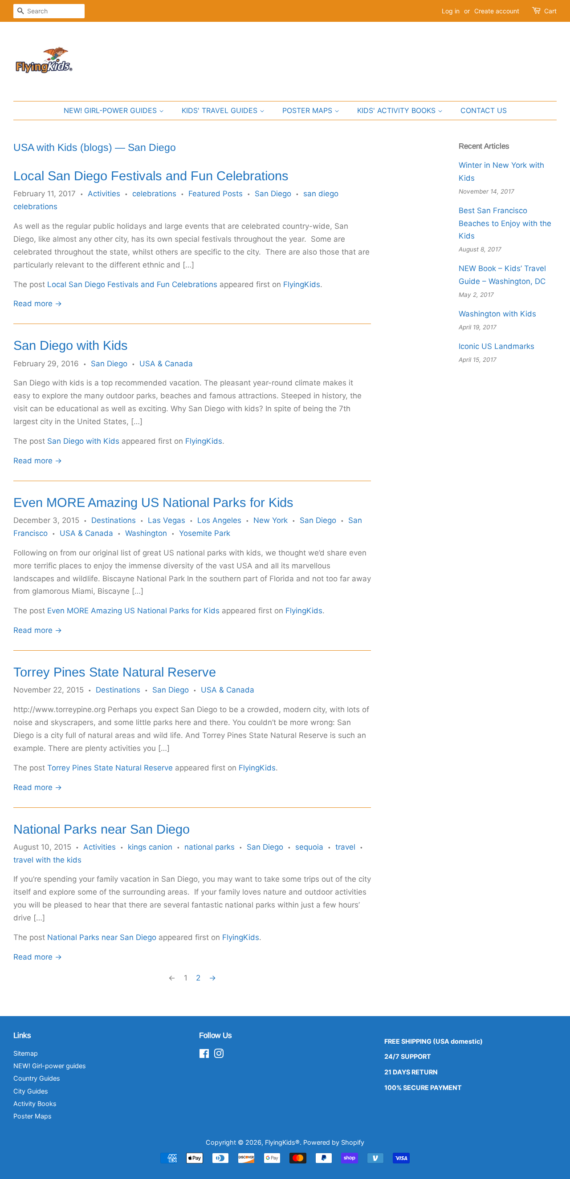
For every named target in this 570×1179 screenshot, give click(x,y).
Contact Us (483, 110)
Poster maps (308, 110)
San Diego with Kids (70, 345)
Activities (104, 193)
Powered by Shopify (333, 1142)
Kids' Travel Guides (221, 110)
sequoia (309, 847)
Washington (146, 533)
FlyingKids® (282, 1142)
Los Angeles (219, 520)
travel (345, 847)
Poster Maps (32, 1116)
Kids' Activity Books (397, 110)
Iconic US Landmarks (496, 346)
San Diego (273, 193)
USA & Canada (166, 363)
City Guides (30, 1091)
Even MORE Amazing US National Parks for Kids (153, 502)
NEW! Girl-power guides (111, 110)
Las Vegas (166, 520)
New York (270, 520)
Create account (496, 11)
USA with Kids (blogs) (62, 147)
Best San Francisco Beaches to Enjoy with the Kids (505, 223)
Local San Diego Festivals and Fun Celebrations (151, 176)
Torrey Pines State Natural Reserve (114, 672)
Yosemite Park (204, 533)
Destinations (113, 520)
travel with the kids (47, 859)
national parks (209, 847)
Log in (451, 11)
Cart (550, 11)
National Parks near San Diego (101, 829)
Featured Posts (215, 193)
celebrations (154, 193)
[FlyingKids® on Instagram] (219, 1055)
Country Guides (36, 1078)
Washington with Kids (497, 313)
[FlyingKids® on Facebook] (204, 1055)
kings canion (150, 847)
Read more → (37, 303)
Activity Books (35, 1103)
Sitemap (25, 1053)
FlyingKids (301, 284)
